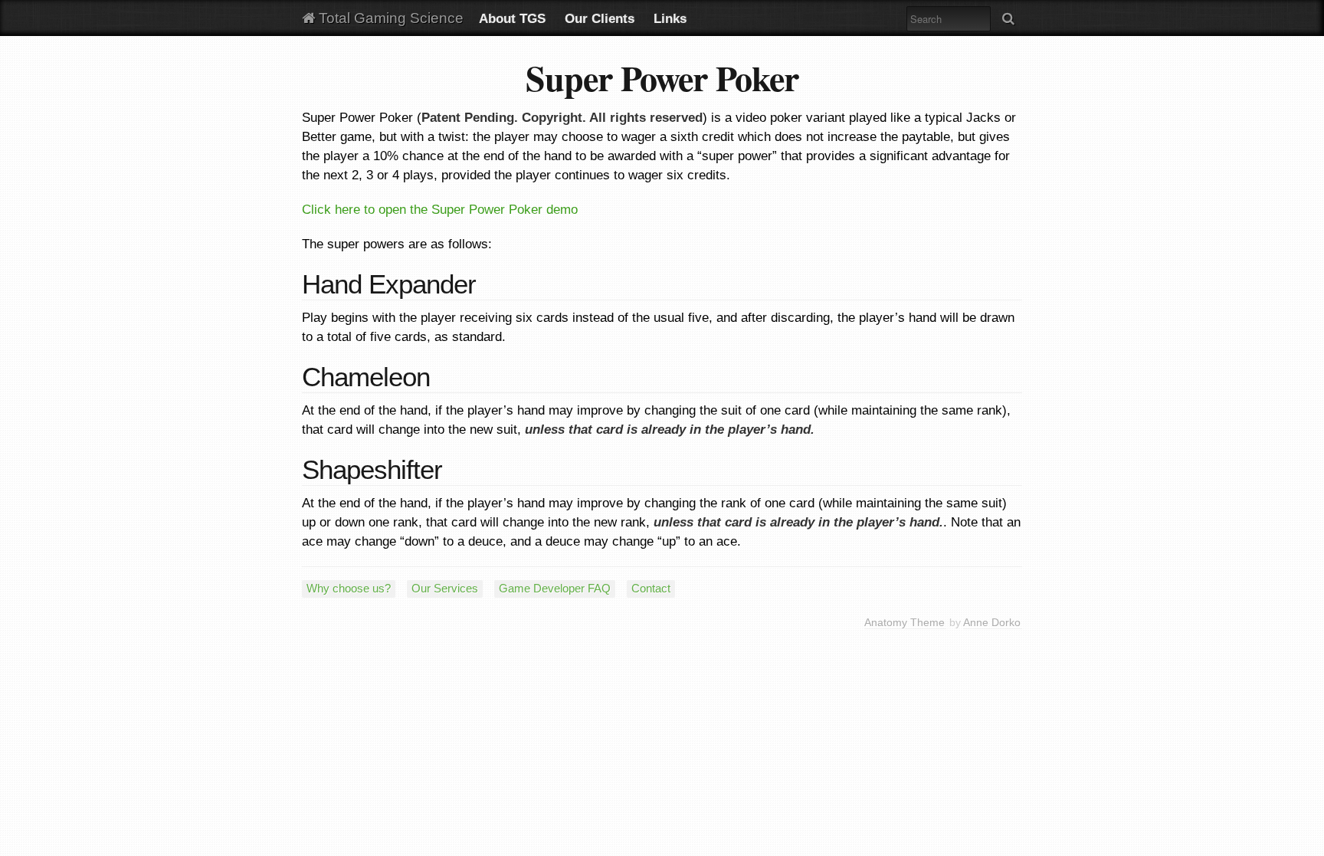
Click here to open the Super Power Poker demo (440, 209)
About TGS (512, 18)
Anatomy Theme (904, 622)
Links (670, 18)
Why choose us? (348, 588)
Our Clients (599, 18)
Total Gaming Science (389, 18)
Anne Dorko (992, 622)
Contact (650, 588)
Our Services (444, 588)
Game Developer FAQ (555, 588)
